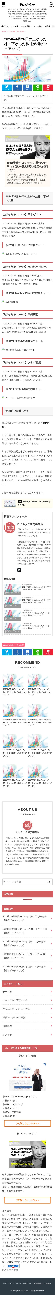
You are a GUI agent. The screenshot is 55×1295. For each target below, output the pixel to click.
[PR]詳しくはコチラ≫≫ (27, 1123)
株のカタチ (27, 4)
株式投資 (4, 26)
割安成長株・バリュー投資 (31, 26)
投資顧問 (7, 1026)
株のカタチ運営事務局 (27, 832)
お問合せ (48, 1283)
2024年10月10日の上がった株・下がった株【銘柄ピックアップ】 (36, 601)
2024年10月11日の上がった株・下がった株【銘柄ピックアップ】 (36, 588)
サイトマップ (7, 1283)
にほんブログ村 (10, 1270)
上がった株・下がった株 (12, 593)
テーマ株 (14, 26)
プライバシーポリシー (23, 1283)
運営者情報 (38, 1283)
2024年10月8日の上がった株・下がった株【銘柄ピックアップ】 (36, 627)
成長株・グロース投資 (14, 1017)
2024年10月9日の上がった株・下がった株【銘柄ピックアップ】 (36, 614)
